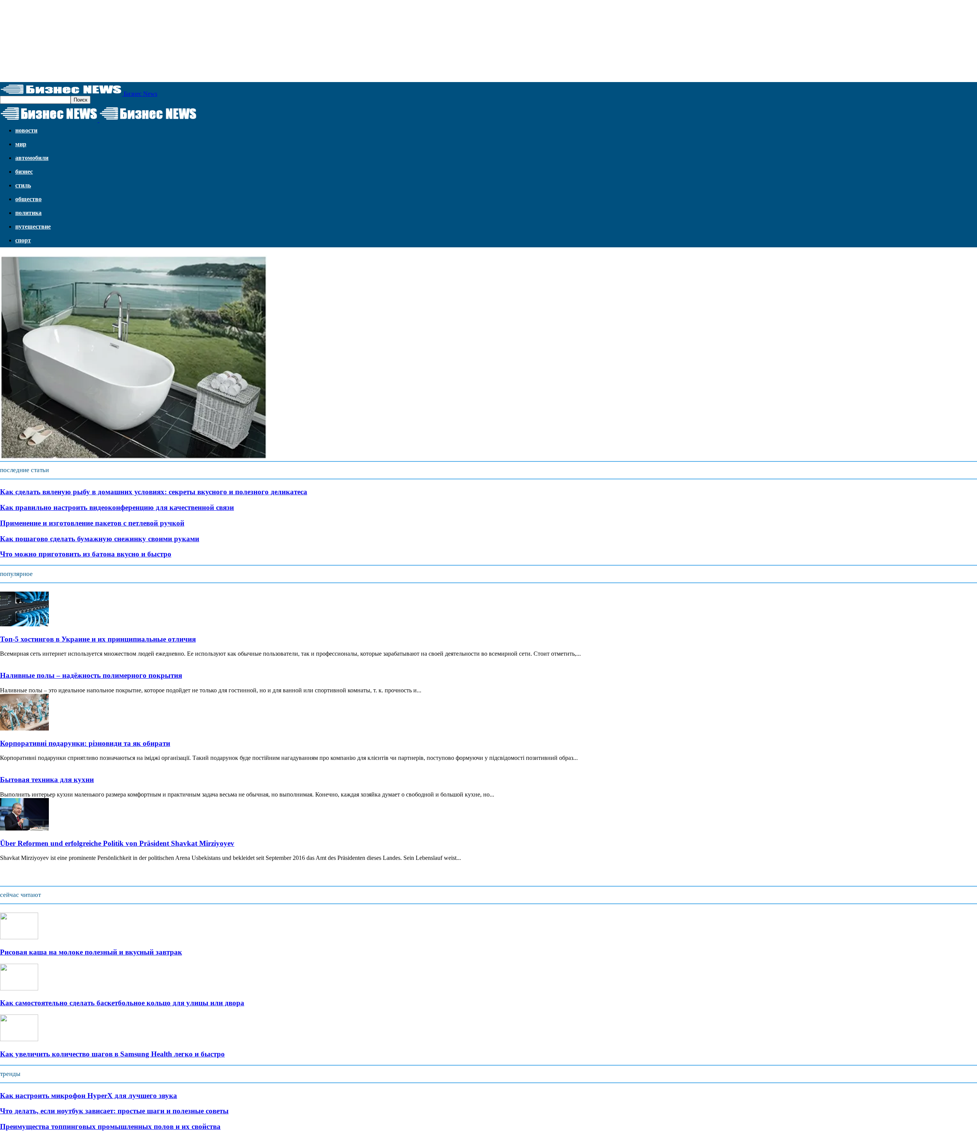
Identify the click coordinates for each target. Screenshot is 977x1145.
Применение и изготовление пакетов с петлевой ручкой (92, 523)
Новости (26, 130)
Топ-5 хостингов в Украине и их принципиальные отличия (98, 639)
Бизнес (24, 171)
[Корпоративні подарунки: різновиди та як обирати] (24, 728)
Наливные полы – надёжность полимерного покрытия (91, 675)
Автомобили (31, 158)
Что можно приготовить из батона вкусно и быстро (85, 554)
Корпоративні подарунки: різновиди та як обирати (85, 743)
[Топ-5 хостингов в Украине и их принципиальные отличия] (24, 624)
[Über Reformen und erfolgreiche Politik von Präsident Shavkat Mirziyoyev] (24, 828)
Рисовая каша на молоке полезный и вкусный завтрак (91, 952)
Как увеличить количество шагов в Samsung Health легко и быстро (112, 1054)
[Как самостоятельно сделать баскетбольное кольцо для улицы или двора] (19, 988)
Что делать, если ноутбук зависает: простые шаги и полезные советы (114, 1111)
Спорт (23, 240)
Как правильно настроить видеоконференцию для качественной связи (117, 507)
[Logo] (49, 120)
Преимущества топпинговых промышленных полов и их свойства (110, 1126)
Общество (28, 199)
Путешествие (33, 226)
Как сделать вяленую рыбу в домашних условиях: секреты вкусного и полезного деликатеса (153, 492)
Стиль (23, 185)
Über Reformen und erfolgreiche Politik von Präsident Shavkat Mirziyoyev (117, 843)
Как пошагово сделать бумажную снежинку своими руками (99, 539)
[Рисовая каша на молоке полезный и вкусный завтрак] (19, 937)
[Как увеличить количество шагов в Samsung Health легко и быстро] (19, 1039)
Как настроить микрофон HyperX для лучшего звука (88, 1096)
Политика (28, 213)
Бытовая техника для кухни (47, 780)
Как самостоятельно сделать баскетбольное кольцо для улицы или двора (122, 1003)
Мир (20, 144)
